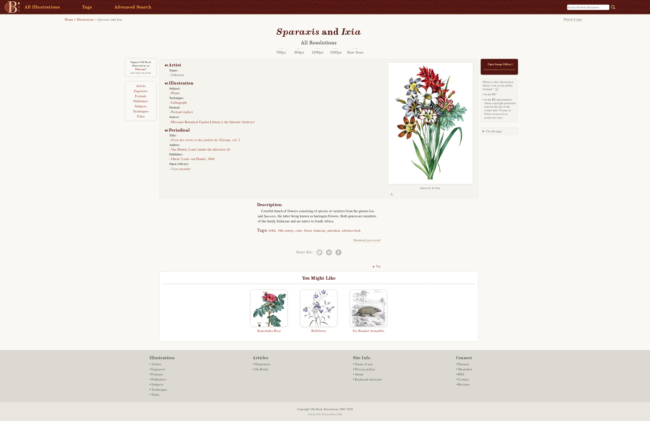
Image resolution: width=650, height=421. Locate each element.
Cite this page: (494, 131)
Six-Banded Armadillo (368, 330)
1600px (336, 52)
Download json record (367, 240)
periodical (333, 230)
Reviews (464, 384)
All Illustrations (42, 7)
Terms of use (364, 364)
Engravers (141, 91)
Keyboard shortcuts (368, 379)
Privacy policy (365, 369)
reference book (351, 230)
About (359, 374)
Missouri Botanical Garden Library (196, 122)
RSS (461, 374)
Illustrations (85, 19)
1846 (211, 158)
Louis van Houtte (193, 158)
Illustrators (262, 364)
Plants (175, 93)
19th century (285, 230)
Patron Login (573, 19)
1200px (317, 52)
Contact (463, 379)
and (110, 19)
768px (281, 52)
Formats (140, 96)
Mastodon (465, 369)
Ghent (175, 158)
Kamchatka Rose (269, 330)
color (298, 230)
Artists (141, 85)
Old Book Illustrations (324, 409)
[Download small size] (392, 194)
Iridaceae (319, 230)
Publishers (140, 101)
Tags (87, 7)
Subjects (141, 106)
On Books (262, 369)
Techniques (141, 111)
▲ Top (376, 266)
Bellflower (318, 330)
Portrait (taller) (182, 112)
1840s (272, 230)
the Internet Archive (238, 122)
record (183, 168)
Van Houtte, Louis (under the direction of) (200, 149)
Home (69, 19)
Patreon (139, 69)
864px (299, 52)
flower (308, 230)
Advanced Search (132, 7)
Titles (141, 116)
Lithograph (179, 102)
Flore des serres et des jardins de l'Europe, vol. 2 (205, 140)
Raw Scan (355, 52)
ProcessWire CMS (332, 414)
